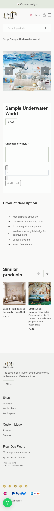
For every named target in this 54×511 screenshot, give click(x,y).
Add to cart (13, 183)
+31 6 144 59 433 (16, 457)
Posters (7, 430)
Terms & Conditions (12, 500)
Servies (7, 435)
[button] (47, 273)
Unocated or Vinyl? (17, 143)
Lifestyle (7, 403)
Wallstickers (9, 408)
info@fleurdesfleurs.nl (18, 452)
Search (46, 28)
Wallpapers (9, 413)
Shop (6, 39)
